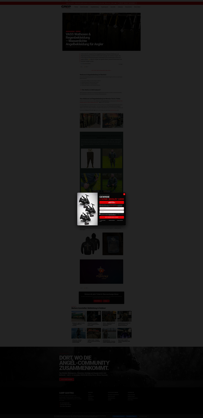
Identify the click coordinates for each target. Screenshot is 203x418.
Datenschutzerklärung (112, 214)
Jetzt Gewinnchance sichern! (111, 217)
